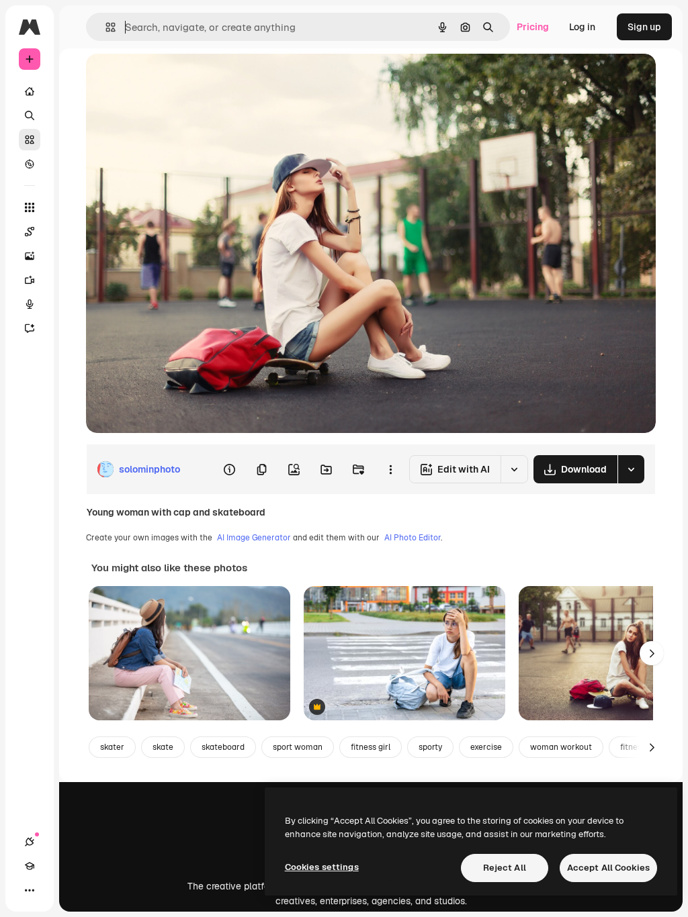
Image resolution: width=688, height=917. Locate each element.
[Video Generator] (29, 280)
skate (163, 747)
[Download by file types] (630, 469)
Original (172, 79)
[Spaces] (29, 231)
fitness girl (370, 747)
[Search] (29, 115)
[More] (29, 890)
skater (112, 747)
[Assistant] (29, 328)
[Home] (29, 91)
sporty (430, 747)
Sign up (644, 27)
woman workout (561, 747)
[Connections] (29, 842)
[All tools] (29, 207)
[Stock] (29, 139)
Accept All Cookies (608, 867)
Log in (582, 27)
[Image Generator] (29, 256)
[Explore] (29, 164)
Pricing (533, 27)
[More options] (390, 469)
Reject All (504, 867)
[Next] (652, 653)
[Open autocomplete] (105, 27)
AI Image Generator (254, 537)
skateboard (223, 747)
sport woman (297, 747)
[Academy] (29, 866)
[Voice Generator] (29, 304)
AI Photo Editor (412, 537)
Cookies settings (322, 867)
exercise (486, 747)
